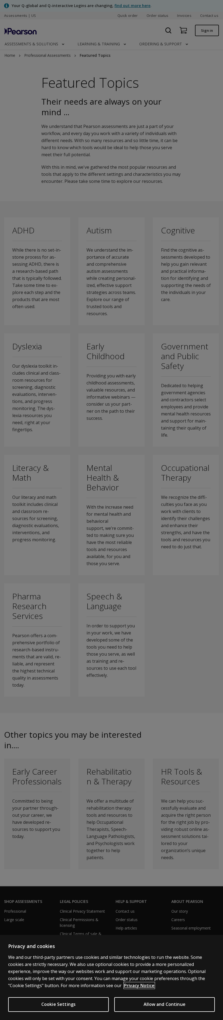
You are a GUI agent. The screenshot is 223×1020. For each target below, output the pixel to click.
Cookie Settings (58, 1004)
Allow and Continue (164, 1004)
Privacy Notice (139, 985)
